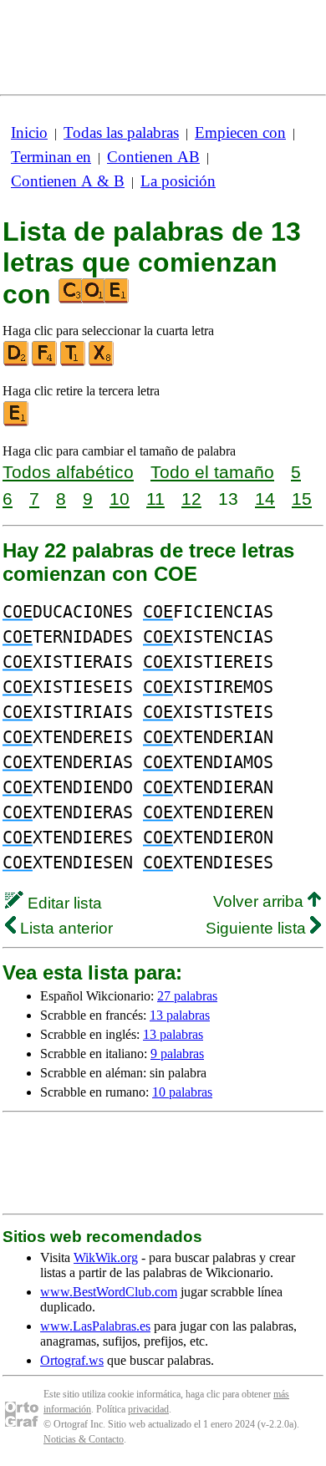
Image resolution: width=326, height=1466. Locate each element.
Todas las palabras (121, 132)
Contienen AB (153, 156)
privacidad (148, 1409)
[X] (102, 362)
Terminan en (51, 156)
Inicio (29, 132)
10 (120, 498)
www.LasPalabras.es (95, 1326)
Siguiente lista (258, 928)
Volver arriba (260, 901)
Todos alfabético (68, 471)
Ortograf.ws (72, 1360)
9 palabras (177, 1053)
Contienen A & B (68, 181)
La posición (178, 181)
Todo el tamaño (212, 471)
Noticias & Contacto (83, 1439)
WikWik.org (106, 1257)
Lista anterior (64, 928)
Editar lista (62, 903)
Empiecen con (240, 132)
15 (302, 498)
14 (265, 498)
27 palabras (187, 996)
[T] (73, 362)
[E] (17, 422)
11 (155, 498)
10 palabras (182, 1092)
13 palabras (180, 1015)
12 (191, 498)
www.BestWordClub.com (108, 1292)
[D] (17, 362)
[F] (45, 362)
